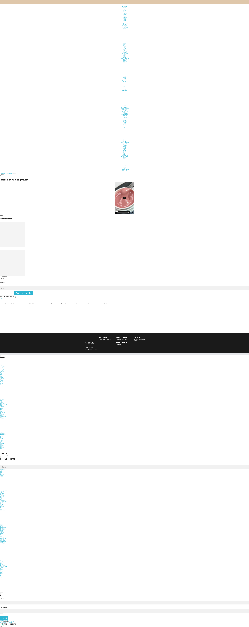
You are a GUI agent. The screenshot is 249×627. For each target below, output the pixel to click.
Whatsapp (6, 451)
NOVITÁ (124, 10)
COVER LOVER (125, 15)
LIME (125, 74)
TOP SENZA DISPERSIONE (125, 24)
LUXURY (125, 38)
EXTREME (1, 524)
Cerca (1, 592)
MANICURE (124, 154)
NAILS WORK (2, 547)
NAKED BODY (2, 546)
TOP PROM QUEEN (125, 29)
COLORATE (124, 14)
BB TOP (125, 26)
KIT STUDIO (125, 77)
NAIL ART (124, 66)
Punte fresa (124, 152)
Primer (124, 11)
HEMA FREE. (2, 523)
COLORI (124, 60)
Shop (0, 470)
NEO (0, 535)
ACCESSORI (124, 73)
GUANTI (125, 78)
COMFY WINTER (2, 528)
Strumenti (124, 72)
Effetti (1, 363)
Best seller (124, 63)
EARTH (1, 534)
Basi (124, 12)
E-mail (2, 599)
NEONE (125, 16)
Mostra (2, 613)
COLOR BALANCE (2, 555)
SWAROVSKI (125, 52)
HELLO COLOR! (2, 542)
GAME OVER (125, 31)
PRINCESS (1, 545)
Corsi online (124, 167)
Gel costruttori (124, 120)
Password (3, 607)
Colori (1, 520)
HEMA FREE (125, 18)
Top (124, 22)
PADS (125, 76)
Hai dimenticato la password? (4, 620)
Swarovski (2, 371)
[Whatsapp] (86, 339)
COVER (125, 37)
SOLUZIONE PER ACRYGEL (125, 58)
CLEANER (124, 57)
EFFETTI (125, 46)
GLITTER (1, 531)
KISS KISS (1, 533)
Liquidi (124, 56)
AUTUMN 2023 (2, 529)
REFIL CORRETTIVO (125, 155)
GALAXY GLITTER (124, 49)
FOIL (124, 50)
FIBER (125, 19)
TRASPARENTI (125, 13)
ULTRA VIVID (2, 536)
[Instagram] (84, 339)
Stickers (2, 364)
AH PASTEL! (1, 526)
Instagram (2, 451)
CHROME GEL (125, 45)
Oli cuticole (124, 55)
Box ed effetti (3, 366)
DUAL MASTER (125, 43)
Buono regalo (2, 443)
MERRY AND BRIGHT (3, 527)
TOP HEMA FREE (124, 25)
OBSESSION (125, 17)
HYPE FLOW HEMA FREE (124, 41)
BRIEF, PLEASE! (2, 552)
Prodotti (1, 471)
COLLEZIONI (125, 61)
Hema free (124, 62)
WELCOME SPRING (3, 541)
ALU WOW (1, 548)
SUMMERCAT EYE (2, 539)
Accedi (4, 618)
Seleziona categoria (3, 469)
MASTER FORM (125, 59)
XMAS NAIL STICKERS (125, 53)
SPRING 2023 (2, 532)
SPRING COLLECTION (3, 522)
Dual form (124, 67)
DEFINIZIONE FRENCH (124, 71)
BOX (124, 47)
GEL (124, 65)
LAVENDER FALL (2, 543)
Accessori (1, 569)
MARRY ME (1, 530)
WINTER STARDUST (3, 553)
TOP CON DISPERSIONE (124, 23)
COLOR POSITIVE (2, 540)
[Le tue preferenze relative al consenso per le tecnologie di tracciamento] (2, 625)
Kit (124, 9)
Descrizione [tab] (2, 299)
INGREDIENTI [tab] (2, 300)
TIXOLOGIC (124, 39)
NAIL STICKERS (125, 51)
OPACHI (125, 32)
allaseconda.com (137, 353)
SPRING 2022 (2, 537)
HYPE (125, 21)
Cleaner (2, 370)
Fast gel (124, 119)
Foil (1, 365)
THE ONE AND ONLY (3, 538)
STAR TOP (124, 28)
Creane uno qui (11, 621)
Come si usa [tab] (2, 301)
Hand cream (2, 368)
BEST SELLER (2, 525)
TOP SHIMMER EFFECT (124, 30)
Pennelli (124, 64)
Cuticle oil (2, 369)
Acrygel (124, 42)
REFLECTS (1, 544)
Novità (1, 577)
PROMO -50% (124, 8)
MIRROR (125, 48)
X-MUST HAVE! (2, 554)
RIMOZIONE (125, 153)
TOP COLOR (125, 33)
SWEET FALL (2, 549)
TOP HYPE (124, 34)
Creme (125, 54)
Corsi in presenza (2, 446)
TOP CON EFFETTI (125, 27)
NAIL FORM (125, 75)
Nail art (124, 44)
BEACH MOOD (2, 556)
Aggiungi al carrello (23, 293)
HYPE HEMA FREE (124, 40)
